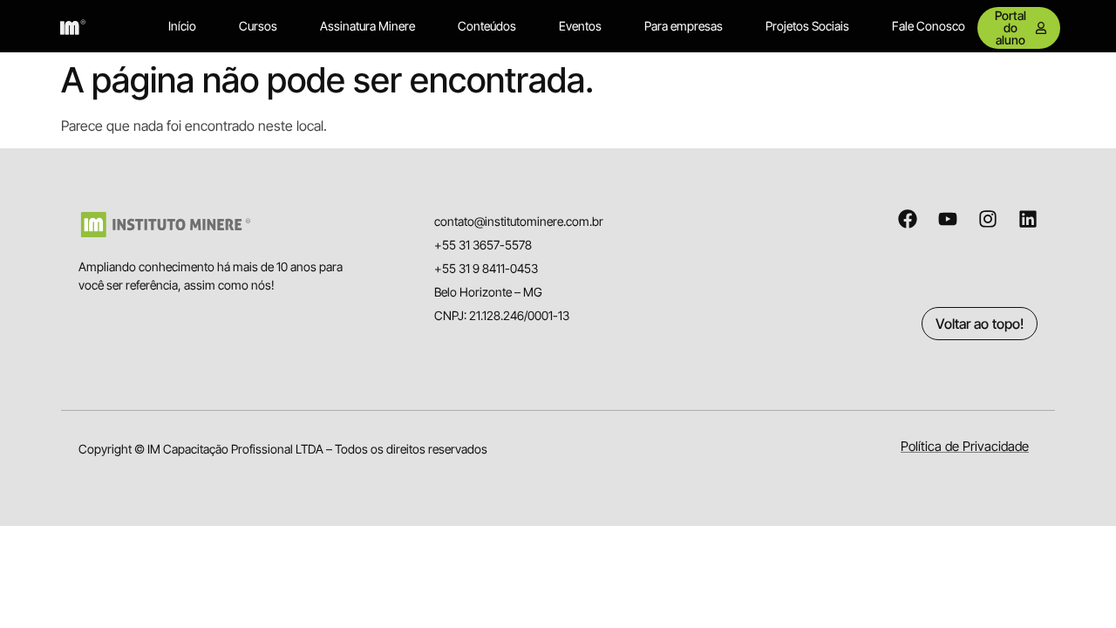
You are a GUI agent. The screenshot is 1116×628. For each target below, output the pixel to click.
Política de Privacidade (965, 446)
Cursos (258, 25)
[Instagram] (987, 219)
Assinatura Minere (367, 25)
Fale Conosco (928, 25)
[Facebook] (907, 219)
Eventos (580, 25)
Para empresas (683, 25)
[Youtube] (947, 219)
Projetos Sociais (807, 25)
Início (182, 25)
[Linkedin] (1028, 219)
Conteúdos (487, 25)
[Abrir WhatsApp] (1072, 584)
